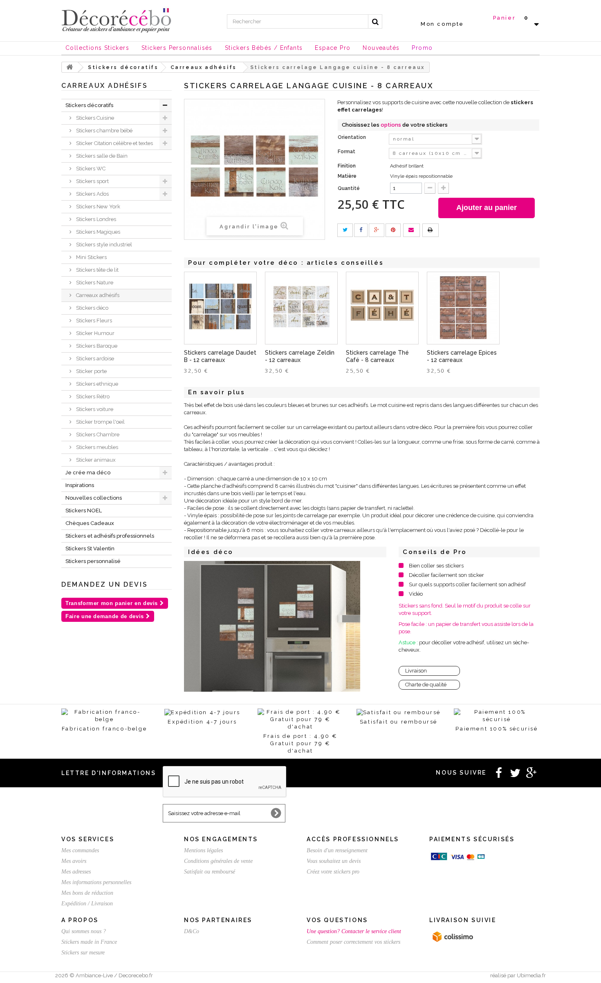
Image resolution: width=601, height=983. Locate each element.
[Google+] (376, 230)
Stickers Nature (94, 282)
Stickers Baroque (96, 346)
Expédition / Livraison (87, 903)
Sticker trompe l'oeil (100, 422)
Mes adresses (76, 872)
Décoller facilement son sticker (446, 575)
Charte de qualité (425, 684)
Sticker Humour (94, 333)
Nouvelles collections (93, 498)
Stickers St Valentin (89, 548)
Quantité (349, 188)
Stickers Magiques (97, 232)
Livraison (416, 671)
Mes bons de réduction (87, 893)
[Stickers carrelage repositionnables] (301, 308)
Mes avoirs (73, 861)
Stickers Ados (92, 194)
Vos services (87, 839)
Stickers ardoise (94, 358)
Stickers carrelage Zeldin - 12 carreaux (299, 356)
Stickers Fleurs (93, 320)
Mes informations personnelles (96, 882)
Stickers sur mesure (83, 952)
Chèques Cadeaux (89, 523)
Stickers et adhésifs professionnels (109, 536)
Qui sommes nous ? (83, 931)
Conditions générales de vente (218, 861)
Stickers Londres (95, 219)
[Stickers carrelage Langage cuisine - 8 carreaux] (272, 626)
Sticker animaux (95, 460)
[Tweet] (345, 230)
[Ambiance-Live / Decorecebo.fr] (116, 19)
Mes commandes (80, 850)
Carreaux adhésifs (97, 295)
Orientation (352, 137)
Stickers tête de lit (97, 270)
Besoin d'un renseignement (337, 850)
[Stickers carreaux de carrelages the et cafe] (382, 308)
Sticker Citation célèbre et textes (114, 143)
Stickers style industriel (103, 244)
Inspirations (79, 485)
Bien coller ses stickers (436, 566)
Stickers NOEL (83, 510)
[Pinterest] (393, 230)
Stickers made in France (89, 942)
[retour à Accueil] (70, 67)
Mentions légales (203, 850)
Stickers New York (97, 206)
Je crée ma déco (87, 472)
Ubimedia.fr (531, 975)
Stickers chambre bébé (103, 130)
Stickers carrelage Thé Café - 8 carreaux (377, 356)
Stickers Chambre (97, 434)
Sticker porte (91, 371)
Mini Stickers (91, 257)
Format (347, 151)
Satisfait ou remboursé (209, 872)
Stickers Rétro (92, 396)
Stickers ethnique (96, 384)
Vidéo (416, 594)
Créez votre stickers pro (333, 872)
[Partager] (361, 230)
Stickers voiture (94, 409)
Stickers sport (92, 181)
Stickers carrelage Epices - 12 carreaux (462, 356)
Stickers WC (90, 168)
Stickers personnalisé (93, 561)
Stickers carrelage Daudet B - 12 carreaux (220, 356)
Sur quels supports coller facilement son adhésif (467, 584)
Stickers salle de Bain (101, 156)
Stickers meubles (96, 447)
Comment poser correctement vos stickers (353, 942)
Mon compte (442, 24)
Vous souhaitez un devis (334, 861)
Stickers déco (91, 308)
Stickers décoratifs (89, 105)
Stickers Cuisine (94, 118)
